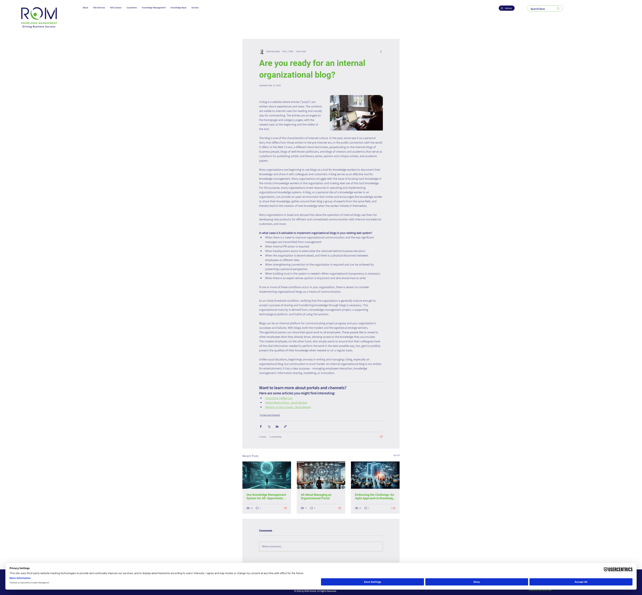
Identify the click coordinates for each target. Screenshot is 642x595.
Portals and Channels (270, 414)
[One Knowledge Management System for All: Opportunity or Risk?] (266, 475)
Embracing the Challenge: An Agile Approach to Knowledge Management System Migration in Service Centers (375, 496)
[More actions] (381, 52)
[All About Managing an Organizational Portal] (321, 475)
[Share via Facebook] (260, 426)
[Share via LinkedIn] (277, 426)
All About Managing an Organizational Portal (316, 496)
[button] (85, 7)
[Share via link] (285, 426)
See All (396, 455)
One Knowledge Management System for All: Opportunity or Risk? (266, 496)
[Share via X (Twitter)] (269, 426)
